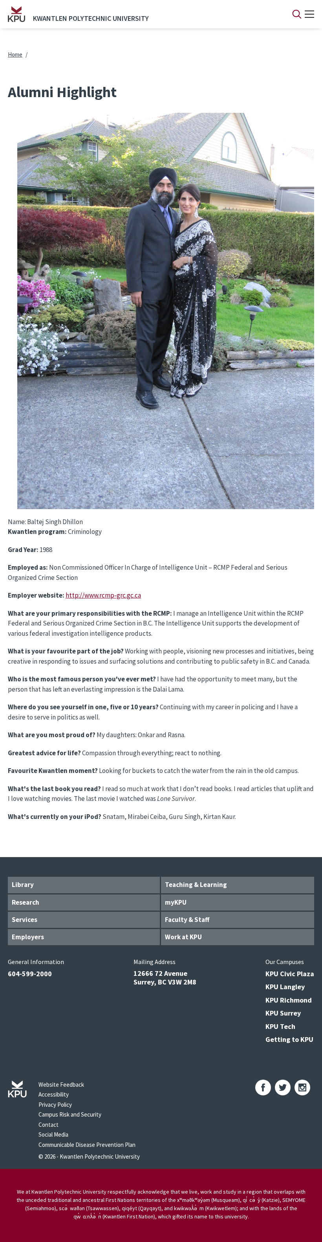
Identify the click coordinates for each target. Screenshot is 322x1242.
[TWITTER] (283, 1087)
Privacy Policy (55, 1104)
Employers (28, 937)
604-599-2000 (30, 973)
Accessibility (53, 1094)
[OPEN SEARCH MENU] (297, 14)
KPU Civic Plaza (289, 973)
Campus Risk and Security (69, 1114)
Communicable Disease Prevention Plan (86, 1144)
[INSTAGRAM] (302, 1087)
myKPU (176, 902)
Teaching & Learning (196, 884)
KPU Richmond (288, 1000)
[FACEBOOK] (263, 1087)
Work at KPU (183, 937)
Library (23, 884)
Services (24, 919)
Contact (48, 1124)
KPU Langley (285, 986)
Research (25, 902)
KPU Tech (280, 1026)
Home (15, 54)
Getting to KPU (289, 1039)
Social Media (53, 1134)
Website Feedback (61, 1084)
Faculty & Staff (187, 919)
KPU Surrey (283, 1013)
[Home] (16, 14)
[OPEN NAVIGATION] (309, 14)
